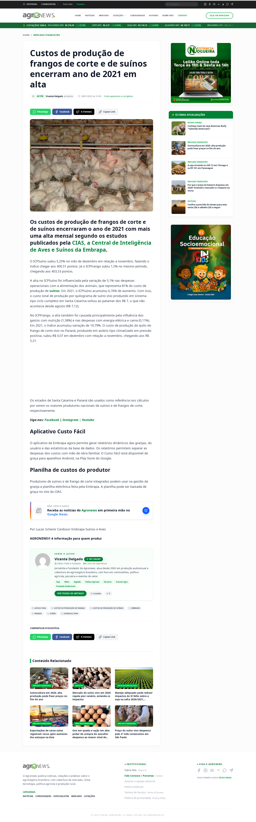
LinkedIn (97, 593)
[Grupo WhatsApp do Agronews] (227, 4)
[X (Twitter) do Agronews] (219, 4)
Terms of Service (155, 792)
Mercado (104, 15)
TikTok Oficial (225, 777)
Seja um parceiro (219, 15)
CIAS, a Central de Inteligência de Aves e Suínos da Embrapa (90, 246)
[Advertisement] (91, 370)
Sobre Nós (67, 4)
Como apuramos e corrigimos (118, 96)
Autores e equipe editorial (140, 781)
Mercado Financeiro (46, 35)
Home (78, 15)
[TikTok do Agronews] (223, 4)
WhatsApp (42, 111)
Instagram (70, 420)
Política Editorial (134, 786)
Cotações (118, 15)
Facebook (64, 111)
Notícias (90, 15)
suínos (54, 291)
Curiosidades (137, 15)
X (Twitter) (86, 111)
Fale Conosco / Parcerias (139, 775)
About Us (142, 770)
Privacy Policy (158, 798)
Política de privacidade (138, 798)
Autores (153, 15)
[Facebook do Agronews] (209, 4)
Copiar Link (109, 111)
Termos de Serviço (135, 792)
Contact (159, 775)
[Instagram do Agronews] (205, 4)
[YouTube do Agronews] (214, 4)
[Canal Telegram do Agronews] (232, 4)
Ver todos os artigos (70, 593)
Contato (80, 4)
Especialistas (61, 796)
